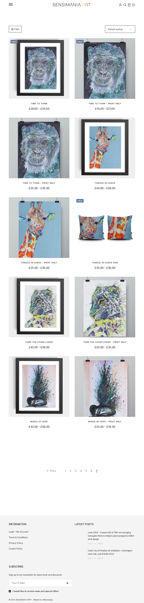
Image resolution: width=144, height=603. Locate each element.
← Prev (51, 471)
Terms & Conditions (18, 537)
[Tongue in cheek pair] (105, 227)
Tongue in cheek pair (105, 262)
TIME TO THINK (39, 103)
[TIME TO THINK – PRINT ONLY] (105, 68)
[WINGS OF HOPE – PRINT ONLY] (105, 386)
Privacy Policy (16, 543)
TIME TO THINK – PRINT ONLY (105, 103)
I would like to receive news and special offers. (36, 591)
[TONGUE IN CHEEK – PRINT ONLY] (39, 227)
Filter (16, 29)
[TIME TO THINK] (39, 68)
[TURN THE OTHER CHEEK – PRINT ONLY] (105, 307)
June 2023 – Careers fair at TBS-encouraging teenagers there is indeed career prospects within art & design (111, 535)
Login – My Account (18, 531)
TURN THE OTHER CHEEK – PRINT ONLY (105, 342)
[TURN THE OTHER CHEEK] (39, 307)
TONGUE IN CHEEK (105, 183)
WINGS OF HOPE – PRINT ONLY (105, 421)
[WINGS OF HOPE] (39, 386)
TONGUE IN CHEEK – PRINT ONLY (39, 262)
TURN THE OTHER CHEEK (39, 342)
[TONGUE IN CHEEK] (105, 148)
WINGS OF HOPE (39, 421)
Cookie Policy (15, 548)
